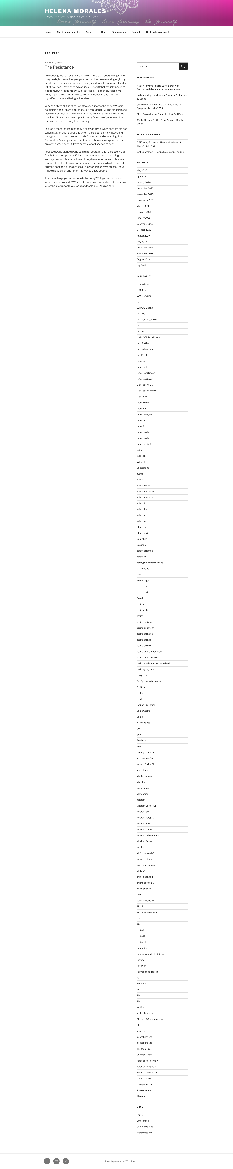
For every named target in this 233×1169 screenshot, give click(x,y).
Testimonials (119, 32)
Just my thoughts (145, 752)
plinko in (141, 930)
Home (48, 32)
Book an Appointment (157, 32)
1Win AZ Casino (145, 307)
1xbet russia (143, 432)
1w (138, 301)
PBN (139, 894)
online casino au (145, 876)
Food (139, 699)
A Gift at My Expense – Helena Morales (156, 142)
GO (138, 728)
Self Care (141, 983)
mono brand (143, 788)
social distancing (145, 1013)
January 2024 (144, 182)
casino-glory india (145, 669)
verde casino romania (148, 1072)
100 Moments (144, 295)
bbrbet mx (142, 556)
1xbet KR (141, 408)
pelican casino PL (145, 900)
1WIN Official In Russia (148, 337)
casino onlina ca (145, 633)
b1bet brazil (142, 533)
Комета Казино (144, 1090)
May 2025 (142, 170)
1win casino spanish (147, 319)
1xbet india (142, 396)
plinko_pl (141, 942)
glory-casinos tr (144, 722)
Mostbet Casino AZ (146, 805)
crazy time (142, 675)
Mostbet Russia (144, 841)
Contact (136, 32)
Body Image (143, 580)
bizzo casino (143, 568)
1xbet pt (141, 420)
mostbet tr (142, 847)
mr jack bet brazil (145, 859)
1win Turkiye (143, 343)
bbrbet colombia (145, 550)
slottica (140, 1007)
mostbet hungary (145, 817)
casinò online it (144, 645)
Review (140, 959)
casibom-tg (142, 610)
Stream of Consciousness (150, 1019)
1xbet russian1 (144, 444)
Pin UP (140, 906)
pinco (139, 918)
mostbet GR (143, 811)
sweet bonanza (144, 1036)
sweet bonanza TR (146, 1042)
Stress (140, 1025)
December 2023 (145, 188)
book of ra (142, 586)
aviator (140, 479)
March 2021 (143, 206)
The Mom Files (144, 1048)
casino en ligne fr (145, 627)
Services (90, 32)
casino (140, 616)
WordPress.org (144, 1132)
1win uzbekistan (145, 349)
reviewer (141, 965)
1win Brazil (142, 313)
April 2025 (142, 176)
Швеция (141, 1096)
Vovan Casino (144, 1078)
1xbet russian (143, 438)
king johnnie (143, 770)
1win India (142, 331)
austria (140, 473)
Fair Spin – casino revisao (149, 681)
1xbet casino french (147, 390)
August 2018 (143, 259)
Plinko (140, 924)
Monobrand (142, 793)
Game (140, 716)
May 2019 (142, 241)
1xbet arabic (143, 367)
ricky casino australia (147, 971)
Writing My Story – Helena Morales (154, 151)
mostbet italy (143, 823)
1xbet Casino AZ (145, 379)
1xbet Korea (143, 402)
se (138, 977)
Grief (139, 746)
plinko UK (141, 936)
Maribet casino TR (146, 776)
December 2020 (145, 223)
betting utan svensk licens (150, 562)
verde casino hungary (147, 1060)
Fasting (140, 693)
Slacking (179, 151)
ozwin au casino (145, 888)
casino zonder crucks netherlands (154, 663)
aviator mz (142, 515)
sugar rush (142, 1031)
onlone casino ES (145, 882)
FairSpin (141, 687)
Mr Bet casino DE (145, 853)
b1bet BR (141, 527)
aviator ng (142, 521)
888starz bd (143, 467)
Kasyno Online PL (146, 764)
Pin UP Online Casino (147, 912)
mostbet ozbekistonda (148, 835)
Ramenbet (142, 948)
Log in (140, 1115)
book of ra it (143, 592)
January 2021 (143, 217)
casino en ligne (144, 622)
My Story (141, 870)
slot (138, 989)
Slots (139, 995)
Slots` (139, 1001)
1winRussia (142, 355)
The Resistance (59, 67)
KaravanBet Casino (146, 758)
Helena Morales (75, 11)
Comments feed (145, 1126)
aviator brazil (143, 485)
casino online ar (144, 639)
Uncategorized (144, 1054)
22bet (139, 450)
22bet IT (141, 461)
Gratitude (141, 740)
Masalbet (141, 782)
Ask (101, 185)
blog (139, 574)
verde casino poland (147, 1066)
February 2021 (144, 212)
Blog (103, 32)
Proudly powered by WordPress (121, 1161)
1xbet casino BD (145, 384)
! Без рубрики (143, 284)
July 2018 (141, 265)
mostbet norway (145, 829)
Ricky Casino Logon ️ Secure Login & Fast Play (160, 114)
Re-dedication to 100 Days (150, 954)
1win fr (140, 325)
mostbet (141, 799)
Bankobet (142, 538)
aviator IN (142, 503)
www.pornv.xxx (144, 1084)
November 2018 (145, 253)
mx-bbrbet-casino (146, 865)
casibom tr (142, 604)
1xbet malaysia (144, 414)
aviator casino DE (145, 491)
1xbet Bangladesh (146, 372)
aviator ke (142, 509)
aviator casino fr (145, 497)
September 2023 (145, 200)
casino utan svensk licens (149, 651)
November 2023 (145, 194)
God (139, 734)
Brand (140, 598)
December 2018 (145, 247)
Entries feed (143, 1120)
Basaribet (141, 545)
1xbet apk (142, 361)
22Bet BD (141, 456)
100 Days (141, 290)
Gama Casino (143, 710)
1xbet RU (141, 426)
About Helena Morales (68, 32)
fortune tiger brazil (146, 704)
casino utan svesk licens (149, 657)
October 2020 (144, 229)
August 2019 (143, 235)
